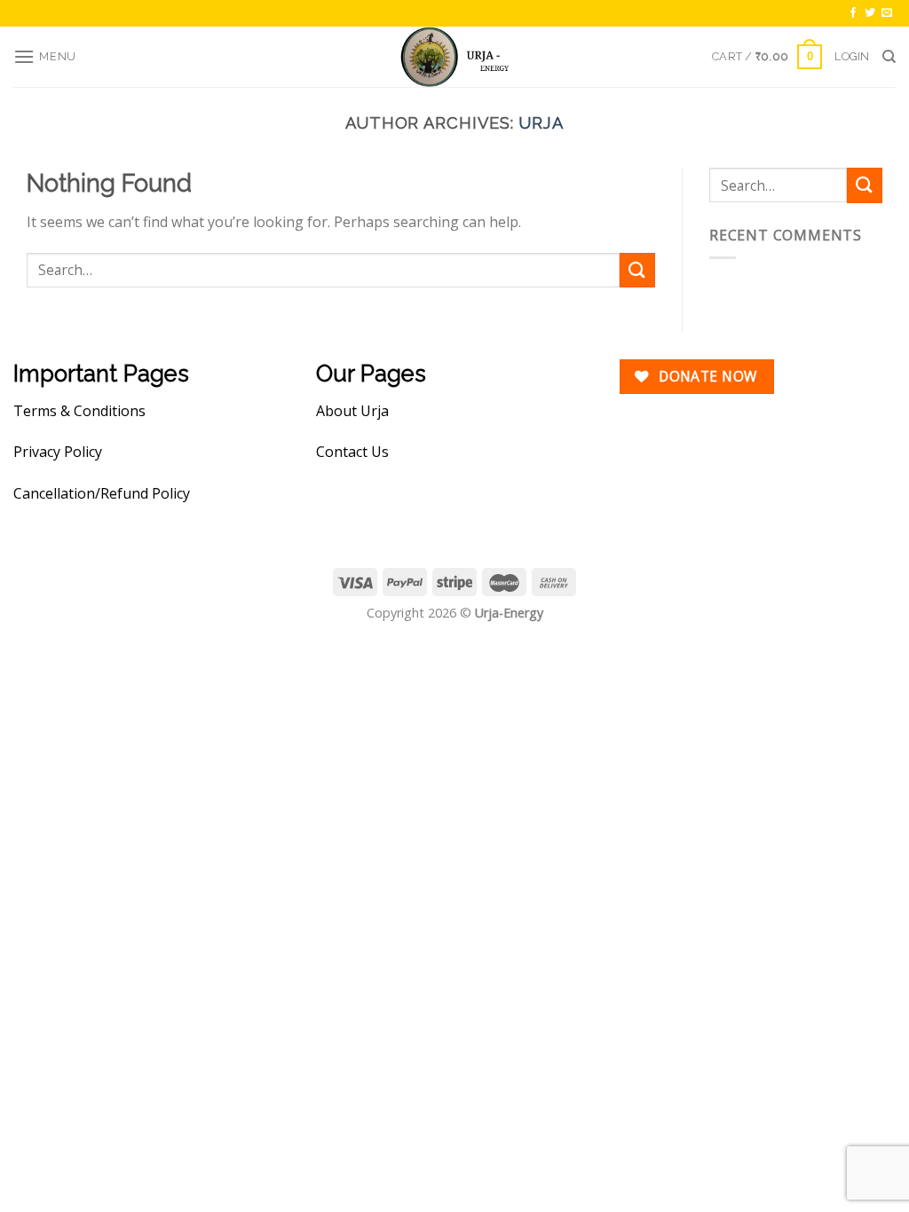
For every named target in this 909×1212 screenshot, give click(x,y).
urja (541, 123)
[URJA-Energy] (454, 57)
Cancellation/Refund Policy (101, 493)
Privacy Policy (57, 451)
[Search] (889, 57)
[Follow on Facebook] (853, 13)
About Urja (352, 411)
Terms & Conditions (79, 411)
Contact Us (352, 451)
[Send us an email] (886, 13)
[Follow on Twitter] (870, 13)
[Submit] (637, 270)
